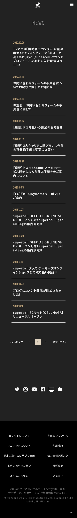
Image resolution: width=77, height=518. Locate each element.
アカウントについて (19, 445)
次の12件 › (59, 342)
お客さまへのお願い (19, 465)
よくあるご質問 (19, 475)
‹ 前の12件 (16, 342)
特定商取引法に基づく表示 (19, 455)
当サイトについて (19, 435)
